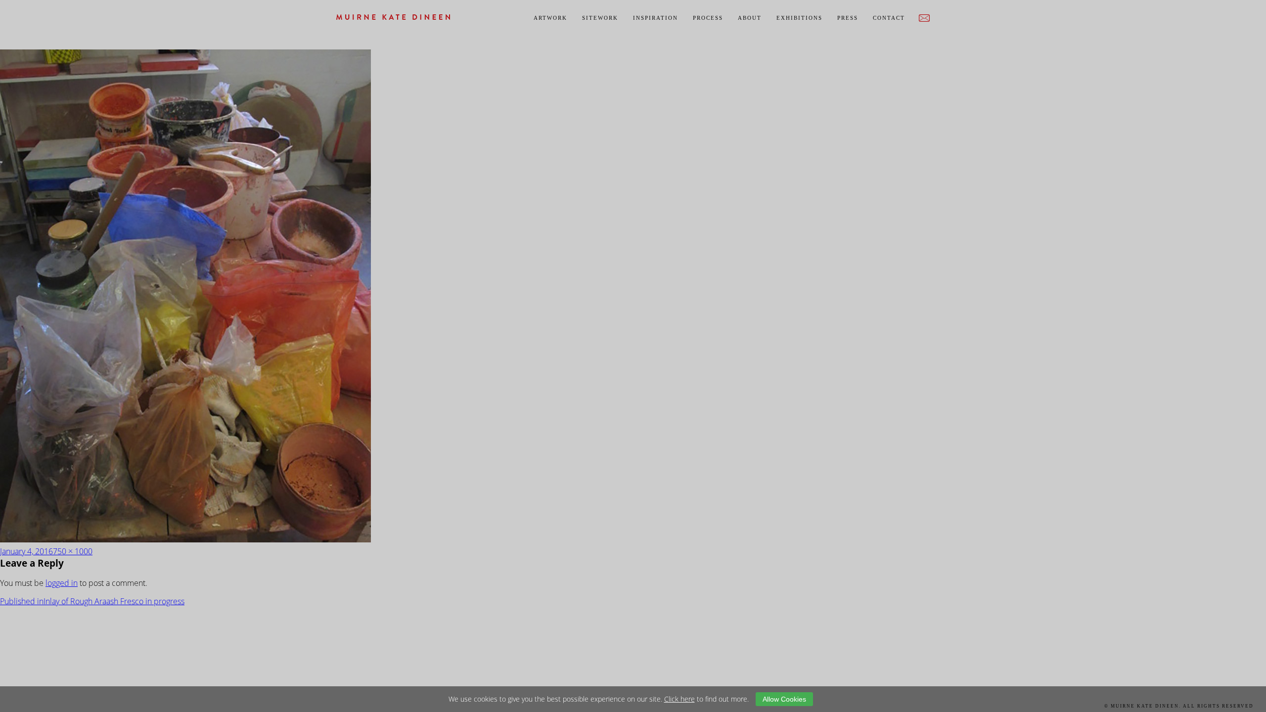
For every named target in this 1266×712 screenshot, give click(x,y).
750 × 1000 (72, 551)
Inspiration (655, 18)
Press (847, 18)
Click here (679, 699)
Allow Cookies (784, 699)
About (750, 18)
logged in (61, 583)
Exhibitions (799, 18)
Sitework (600, 18)
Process (708, 18)
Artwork (550, 18)
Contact (889, 18)
